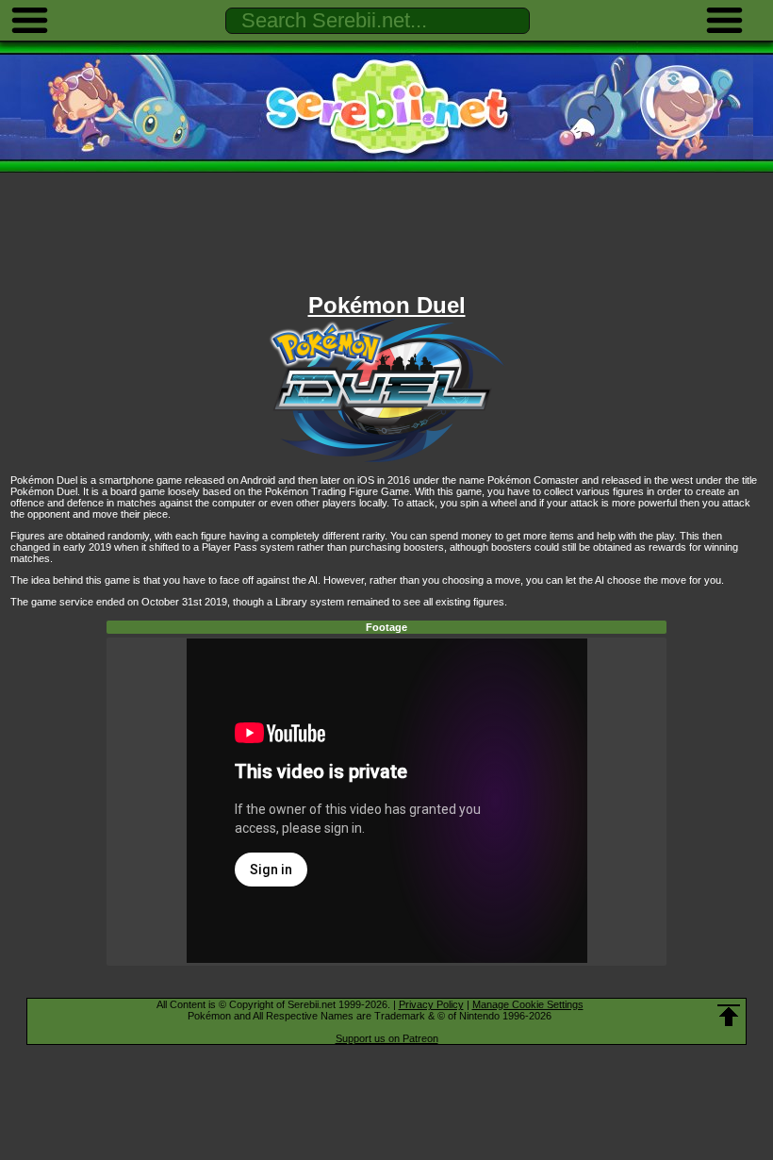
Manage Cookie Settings (528, 1004)
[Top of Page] (728, 1015)
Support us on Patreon (387, 1038)
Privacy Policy (431, 1004)
